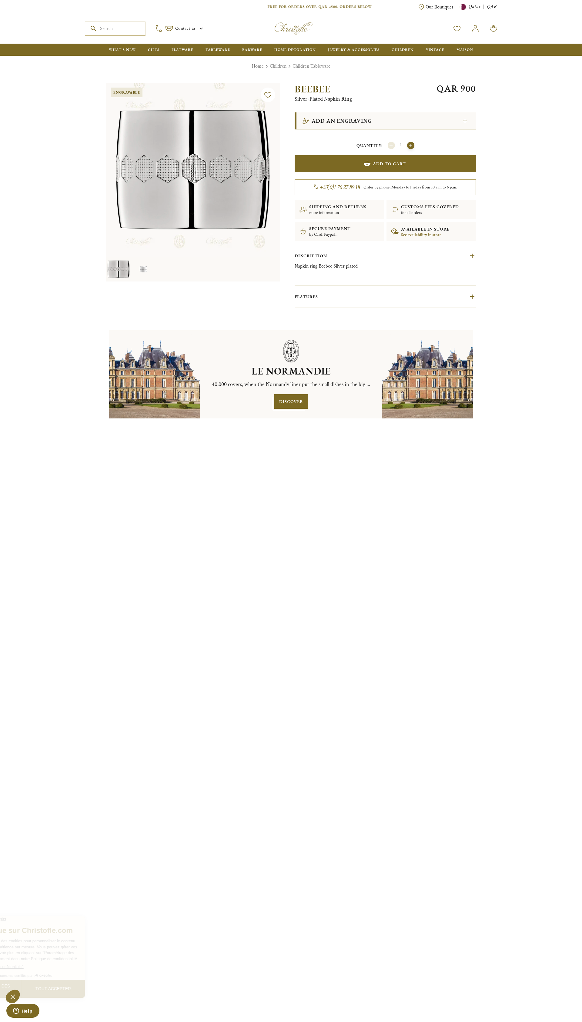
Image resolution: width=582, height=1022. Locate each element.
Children (278, 66)
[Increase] (410, 145)
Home (258, 66)
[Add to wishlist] (268, 95)
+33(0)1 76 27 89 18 (340, 187)
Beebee (312, 89)
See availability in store (421, 234)
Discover (291, 401)
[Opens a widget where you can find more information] (22, 1011)
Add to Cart (389, 163)
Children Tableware (311, 66)
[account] (457, 28)
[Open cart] (493, 28)
